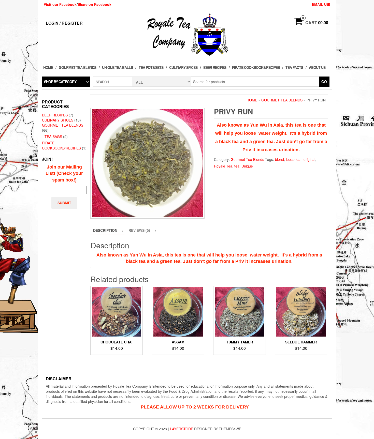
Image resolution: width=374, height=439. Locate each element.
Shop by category (60, 81)
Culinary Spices (183, 67)
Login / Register (64, 23)
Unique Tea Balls (117, 67)
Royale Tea (223, 166)
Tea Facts (294, 67)
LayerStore (181, 428)
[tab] (107, 230)
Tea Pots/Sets (151, 67)
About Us (317, 67)
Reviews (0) (139, 230)
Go (324, 81)
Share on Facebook (94, 4)
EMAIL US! (321, 4)
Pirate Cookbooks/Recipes (256, 67)
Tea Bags (53, 136)
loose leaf (293, 159)
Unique (247, 166)
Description (105, 230)
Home (48, 67)
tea (236, 166)
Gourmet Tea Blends (77, 67)
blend (279, 159)
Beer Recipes (214, 67)
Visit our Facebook (60, 4)
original (309, 159)
